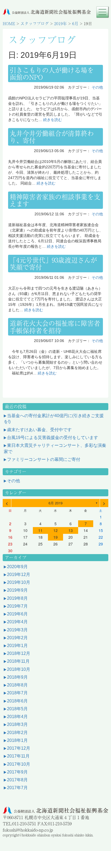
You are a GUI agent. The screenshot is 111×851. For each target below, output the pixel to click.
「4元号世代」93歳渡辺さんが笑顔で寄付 (53, 263)
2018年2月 (17, 732)
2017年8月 (17, 780)
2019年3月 (17, 630)
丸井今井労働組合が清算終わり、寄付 (52, 136)
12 (55, 530)
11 (40, 530)
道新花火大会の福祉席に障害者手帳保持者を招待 (55, 326)
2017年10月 (18, 764)
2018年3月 (17, 724)
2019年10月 (18, 582)
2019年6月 (17, 614)
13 (70, 530)
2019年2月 (17, 637)
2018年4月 (17, 716)
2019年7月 (17, 606)
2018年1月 (17, 740)
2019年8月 (17, 598)
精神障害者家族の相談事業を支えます (55, 200)
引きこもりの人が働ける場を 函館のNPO (55, 73)
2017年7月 (17, 787)
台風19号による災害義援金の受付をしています (52, 437)
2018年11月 (18, 661)
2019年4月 (17, 621)
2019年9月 (17, 590)
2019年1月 (17, 645)
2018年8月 (17, 685)
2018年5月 (17, 708)
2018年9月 (17, 677)
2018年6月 (17, 701)
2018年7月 (17, 693)
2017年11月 (18, 756)
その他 (97, 87)
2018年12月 (18, 653)
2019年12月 (18, 574)
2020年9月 (17, 566)
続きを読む (52, 120)
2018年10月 (18, 669)
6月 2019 (55, 502)
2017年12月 (18, 748)
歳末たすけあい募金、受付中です (39, 429)
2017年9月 (17, 772)
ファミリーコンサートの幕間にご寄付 (43, 459)
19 (55, 537)
